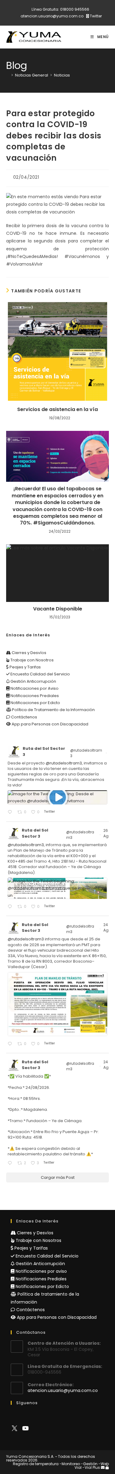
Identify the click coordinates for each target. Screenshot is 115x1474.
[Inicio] (7, 75)
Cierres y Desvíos (28, 653)
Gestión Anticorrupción (33, 681)
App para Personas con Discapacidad (49, 724)
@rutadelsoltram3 (86, 753)
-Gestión (89, 1463)
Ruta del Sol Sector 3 (44, 751)
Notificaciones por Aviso (34, 688)
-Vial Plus (91, 1467)
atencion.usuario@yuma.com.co (52, 16)
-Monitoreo (69, 1463)
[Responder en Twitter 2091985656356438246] (11, 1044)
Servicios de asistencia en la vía (57, 409)
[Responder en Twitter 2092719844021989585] (11, 907)
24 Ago (107, 927)
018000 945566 (74, 9)
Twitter (95, 16)
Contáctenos (23, 717)
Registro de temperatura (36, 1463)
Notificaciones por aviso (40, 1271)
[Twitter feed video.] (57, 797)
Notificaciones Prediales (34, 696)
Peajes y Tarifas (25, 667)
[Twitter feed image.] (57, 888)
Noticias (62, 75)
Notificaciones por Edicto (35, 703)
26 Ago (107, 833)
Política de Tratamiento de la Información (53, 710)
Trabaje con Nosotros (32, 660)
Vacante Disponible (57, 609)
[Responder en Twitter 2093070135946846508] (11, 812)
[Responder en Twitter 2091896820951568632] (11, 1163)
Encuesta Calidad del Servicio (40, 674)
